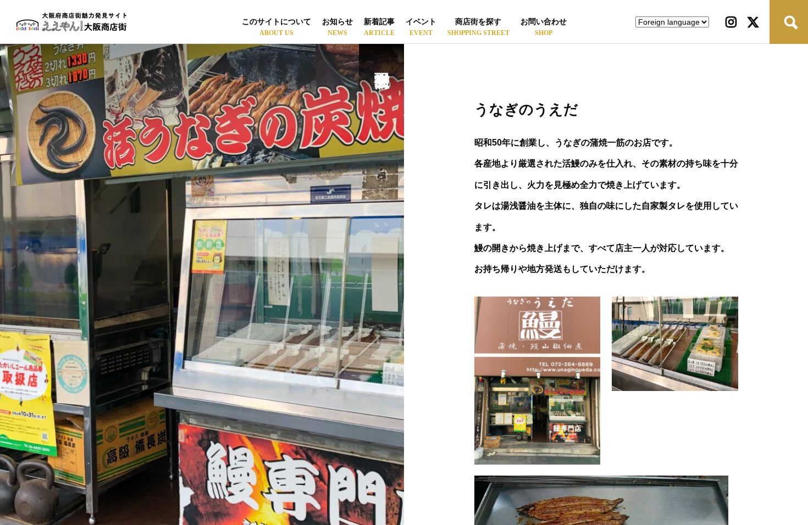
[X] (753, 21)
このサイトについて (276, 22)
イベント (421, 22)
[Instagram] (731, 21)
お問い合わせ (544, 22)
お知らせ (337, 22)
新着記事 (379, 22)
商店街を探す (478, 22)
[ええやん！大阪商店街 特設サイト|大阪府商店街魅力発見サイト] (71, 22)
